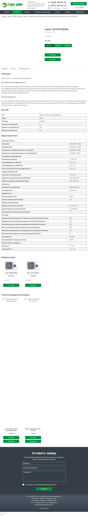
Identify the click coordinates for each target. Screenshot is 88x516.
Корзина (67, 12)
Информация (80, 12)
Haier (25, 16)
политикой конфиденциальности (46, 484)
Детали (13, 68)
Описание (4, 68)
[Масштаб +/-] (0, 513)
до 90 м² (67, 45)
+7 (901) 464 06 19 (57, 5)
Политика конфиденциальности (44, 505)
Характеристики (24, 68)
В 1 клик (52, 59)
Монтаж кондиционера (42, 12)
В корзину (52, 55)
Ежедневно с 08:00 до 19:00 (35, 6)
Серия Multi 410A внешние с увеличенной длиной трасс (46, 16)
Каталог (16, 12)
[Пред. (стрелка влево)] (0, 515)
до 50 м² (49, 45)
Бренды (27, 12)
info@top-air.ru (31, 1)
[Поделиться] (4, 513)
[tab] (4, 68)
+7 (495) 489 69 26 (57, 2)
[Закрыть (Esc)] (6, 513)
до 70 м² (58, 45)
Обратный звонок (79, 3)
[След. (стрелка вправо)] (2, 515)
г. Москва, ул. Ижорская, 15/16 (36, 4)
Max (51, 8)
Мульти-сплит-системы (15, 16)
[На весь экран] (2, 513)
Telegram (65, 8)
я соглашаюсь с (41, 484)
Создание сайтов (44, 508)
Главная (6, 12)
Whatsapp (57, 8)
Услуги (57, 12)
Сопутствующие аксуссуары (15, 295)
